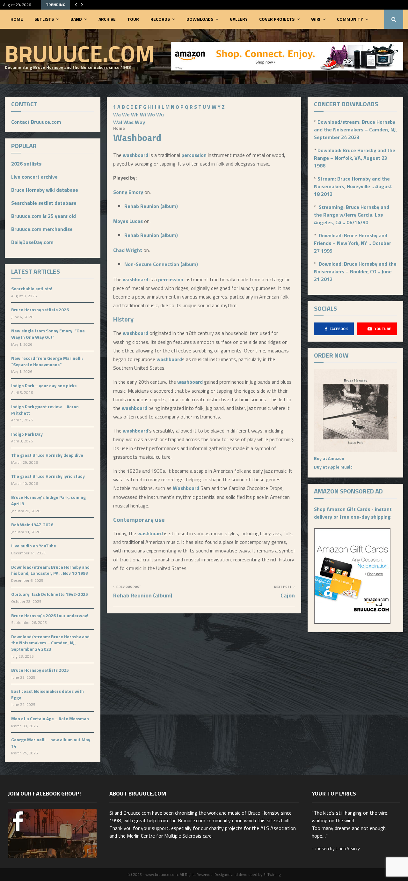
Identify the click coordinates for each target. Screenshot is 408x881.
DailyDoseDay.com (32, 242)
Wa (117, 114)
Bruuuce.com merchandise (42, 229)
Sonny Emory (128, 192)
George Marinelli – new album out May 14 (50, 742)
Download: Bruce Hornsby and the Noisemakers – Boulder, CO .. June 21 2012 (355, 271)
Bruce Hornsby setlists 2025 (40, 670)
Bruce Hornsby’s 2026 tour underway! (49, 615)
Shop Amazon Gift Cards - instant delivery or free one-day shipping (353, 513)
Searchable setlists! (31, 288)
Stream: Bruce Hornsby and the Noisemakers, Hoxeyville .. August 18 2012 (353, 186)
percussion (194, 155)
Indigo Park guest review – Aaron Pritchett (45, 409)
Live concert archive (34, 177)
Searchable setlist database (43, 203)
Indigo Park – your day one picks (43, 385)
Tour (133, 19)
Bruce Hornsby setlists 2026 (40, 309)
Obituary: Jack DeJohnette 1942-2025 (49, 594)
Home (17, 19)
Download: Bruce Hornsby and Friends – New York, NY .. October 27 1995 (352, 243)
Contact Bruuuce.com (36, 122)
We (126, 114)
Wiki (315, 19)
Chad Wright (127, 250)
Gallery (239, 19)
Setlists (44, 19)
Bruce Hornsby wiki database (44, 190)
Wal (117, 122)
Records (160, 19)
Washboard (186, 488)
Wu (160, 114)
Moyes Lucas (128, 221)
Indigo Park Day (27, 434)
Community (350, 19)
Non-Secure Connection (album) (161, 264)
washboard (135, 155)
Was (128, 122)
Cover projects (277, 19)
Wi (143, 114)
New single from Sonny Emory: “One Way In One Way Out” (48, 333)
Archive (107, 19)
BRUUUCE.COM (80, 53)
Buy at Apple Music (333, 466)
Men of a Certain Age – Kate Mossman (50, 718)
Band (76, 19)
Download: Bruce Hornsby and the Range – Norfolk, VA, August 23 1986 (354, 157)
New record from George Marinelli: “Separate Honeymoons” (47, 361)
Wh (135, 114)
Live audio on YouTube (33, 545)
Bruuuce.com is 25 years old (43, 216)
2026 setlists (26, 163)
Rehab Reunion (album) (151, 206)
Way (140, 122)
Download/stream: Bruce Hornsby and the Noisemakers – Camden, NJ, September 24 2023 (50, 642)
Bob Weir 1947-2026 (32, 524)
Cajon (287, 595)
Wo (151, 114)
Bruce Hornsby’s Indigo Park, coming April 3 (48, 500)
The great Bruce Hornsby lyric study (48, 476)
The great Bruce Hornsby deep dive (47, 455)
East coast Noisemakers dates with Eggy (47, 694)
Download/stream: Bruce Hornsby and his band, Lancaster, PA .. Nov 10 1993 (50, 570)
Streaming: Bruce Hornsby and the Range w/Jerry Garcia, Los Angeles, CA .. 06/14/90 (351, 214)
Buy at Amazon (329, 458)
